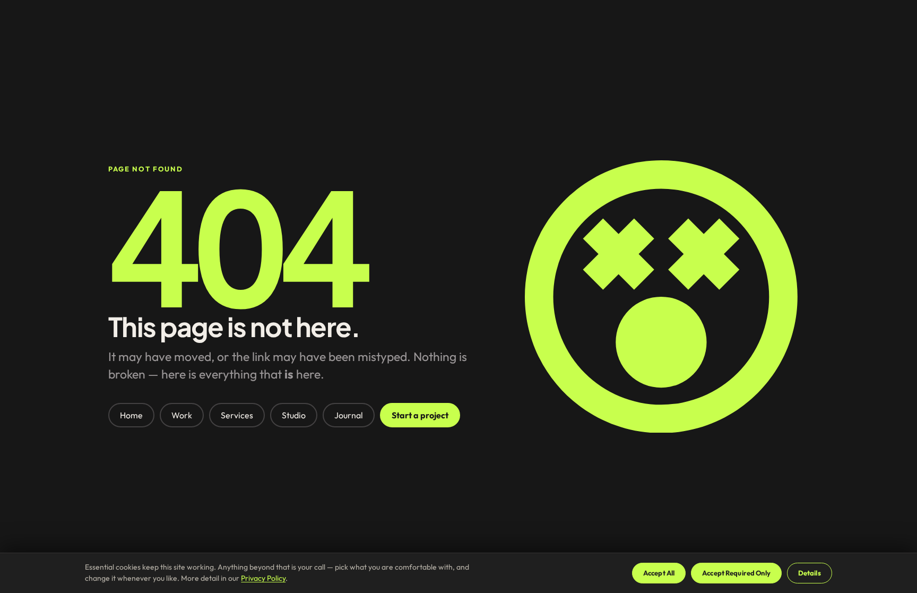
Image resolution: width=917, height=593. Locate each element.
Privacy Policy (263, 578)
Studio (294, 415)
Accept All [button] (658, 573)
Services (237, 415)
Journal (348, 415)
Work (181, 415)
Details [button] (809, 573)
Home (131, 415)
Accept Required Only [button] (736, 573)
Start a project (420, 415)
